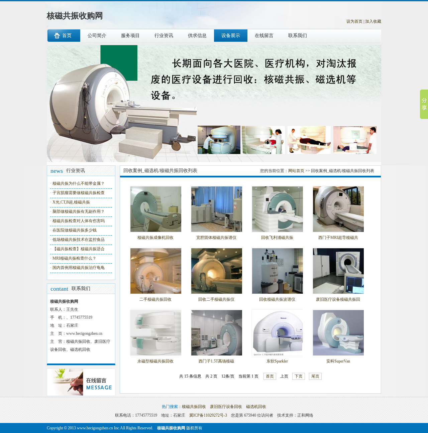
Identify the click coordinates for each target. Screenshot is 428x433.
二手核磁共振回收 (155, 299)
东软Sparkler (277, 361)
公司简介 (97, 35)
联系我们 (297, 35)
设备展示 (230, 35)
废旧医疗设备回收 (226, 406)
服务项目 (130, 35)
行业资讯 (163, 35)
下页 (299, 376)
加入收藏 (373, 21)
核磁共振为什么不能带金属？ (78, 183)
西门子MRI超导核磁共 (338, 237)
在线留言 (264, 35)
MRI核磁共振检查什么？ (74, 258)
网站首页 (296, 170)
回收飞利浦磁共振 (277, 237)
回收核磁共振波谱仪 (277, 299)
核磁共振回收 (194, 406)
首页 (67, 35)
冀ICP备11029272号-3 (208, 415)
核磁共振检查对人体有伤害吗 (78, 221)
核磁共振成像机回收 (155, 237)
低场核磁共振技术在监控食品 (78, 239)
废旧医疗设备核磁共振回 (338, 299)
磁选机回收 (256, 406)
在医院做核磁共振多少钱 (74, 230)
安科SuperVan (338, 361)
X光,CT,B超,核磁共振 (71, 202)
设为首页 (354, 21)
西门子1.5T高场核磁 (216, 361)
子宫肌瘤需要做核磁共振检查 (78, 192)
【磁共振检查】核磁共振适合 (78, 249)
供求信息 (197, 35)
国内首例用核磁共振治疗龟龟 (78, 267)
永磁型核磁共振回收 (155, 361)
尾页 (315, 376)
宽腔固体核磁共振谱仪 (216, 237)
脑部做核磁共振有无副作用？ (78, 211)
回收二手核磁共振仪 (216, 299)
